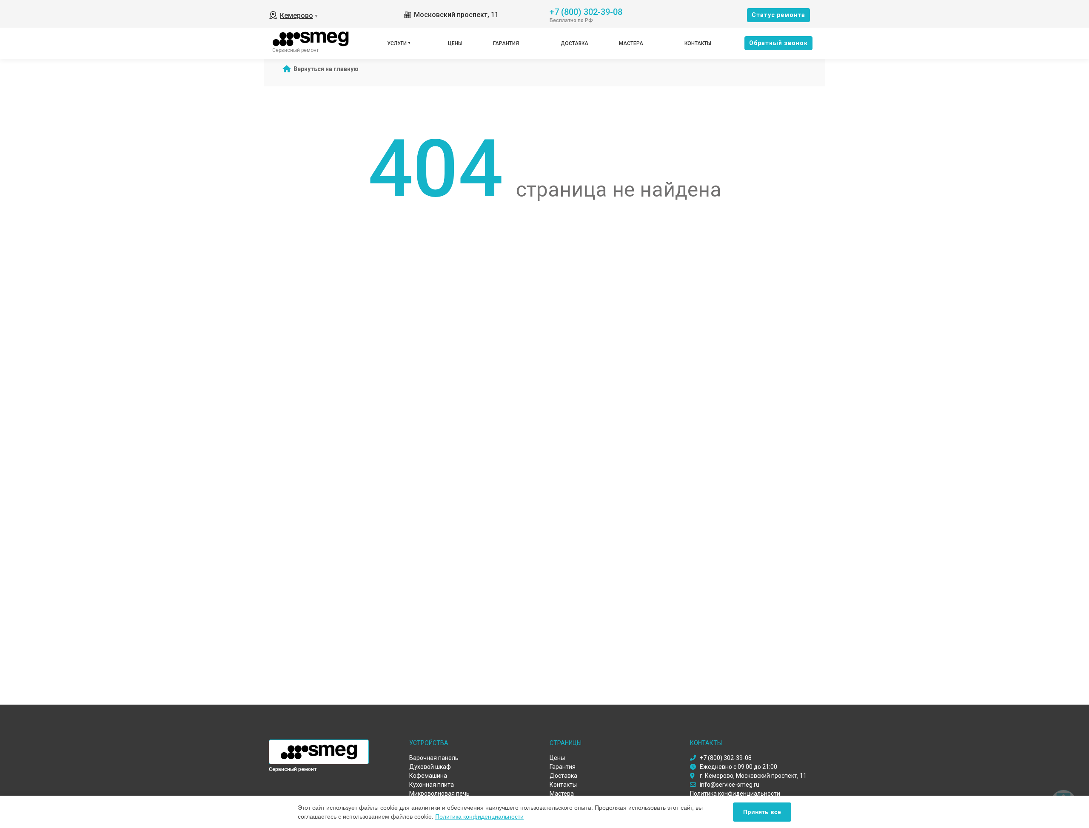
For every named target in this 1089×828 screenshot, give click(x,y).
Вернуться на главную (326, 69)
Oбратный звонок (778, 43)
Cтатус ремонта (778, 14)
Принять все (762, 811)
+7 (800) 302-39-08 (586, 11)
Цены (455, 43)
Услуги (397, 43)
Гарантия (506, 43)
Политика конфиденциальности (479, 816)
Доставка (574, 43)
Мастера (631, 43)
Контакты (697, 43)
